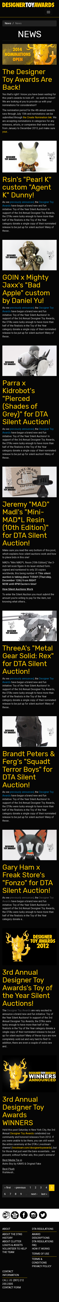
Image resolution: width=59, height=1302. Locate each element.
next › (34, 1194)
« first (7, 1187)
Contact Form (11, 1287)
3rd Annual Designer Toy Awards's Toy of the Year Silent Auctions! (27, 988)
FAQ (34, 1245)
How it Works (41, 1248)
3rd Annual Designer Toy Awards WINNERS (23, 1111)
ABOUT (6, 1228)
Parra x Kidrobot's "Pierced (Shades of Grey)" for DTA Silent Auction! (26, 402)
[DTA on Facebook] (24, 1218)
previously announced (22, 202)
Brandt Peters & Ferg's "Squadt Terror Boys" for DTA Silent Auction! (28, 769)
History (7, 1237)
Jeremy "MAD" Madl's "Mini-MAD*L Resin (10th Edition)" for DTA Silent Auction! (25, 523)
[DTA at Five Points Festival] (15, 1218)
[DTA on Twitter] (42, 1218)
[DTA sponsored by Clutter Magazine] (6, 1218)
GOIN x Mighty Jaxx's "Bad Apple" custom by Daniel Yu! (26, 289)
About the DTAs (12, 1234)
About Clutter (11, 1241)
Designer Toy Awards (19, 1010)
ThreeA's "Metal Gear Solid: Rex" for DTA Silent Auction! (28, 660)
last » (44, 1194)
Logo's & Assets (12, 1245)
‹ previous (20, 1187)
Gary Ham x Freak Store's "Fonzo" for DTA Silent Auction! (27, 879)
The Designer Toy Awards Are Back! (27, 79)
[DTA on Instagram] (34, 1218)
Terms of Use (40, 1253)
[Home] (28, 5)
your (4, 131)
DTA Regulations (42, 1241)
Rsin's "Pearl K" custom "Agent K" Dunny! (26, 187)
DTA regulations (42, 1228)
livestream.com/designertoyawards (31, 1147)
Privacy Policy (41, 1266)
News (8, 23)
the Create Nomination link (37, 117)
